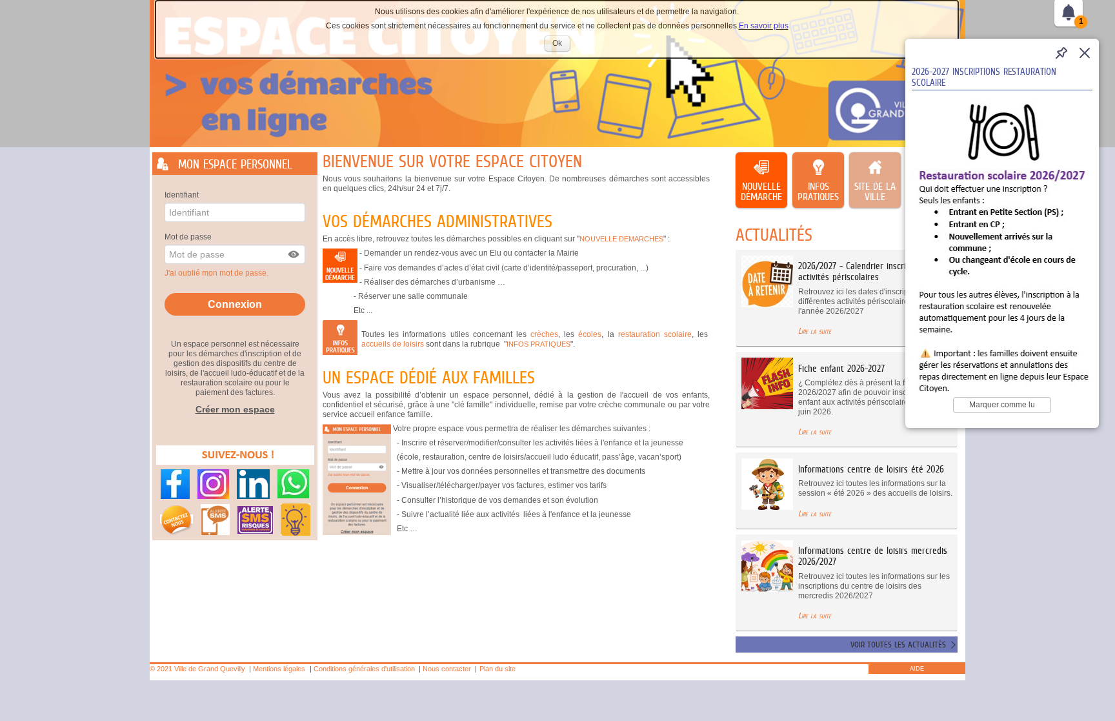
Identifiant (182, 194)
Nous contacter (447, 669)
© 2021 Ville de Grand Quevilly (197, 669)
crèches (544, 334)
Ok (561, 45)
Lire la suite (814, 331)
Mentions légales (279, 669)
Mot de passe (188, 236)
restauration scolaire (655, 334)
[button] (294, 254)
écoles (589, 334)
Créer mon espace (235, 409)
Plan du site (497, 669)
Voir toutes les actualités (898, 644)
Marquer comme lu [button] (1002, 404)
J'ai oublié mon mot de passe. (217, 273)
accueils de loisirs (392, 344)
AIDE (917, 668)
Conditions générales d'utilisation (364, 669)
